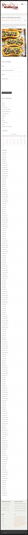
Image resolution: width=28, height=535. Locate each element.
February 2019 (4, 341)
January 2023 (4, 243)
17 (3, 142)
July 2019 (4, 331)
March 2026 (4, 163)
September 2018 (5, 352)
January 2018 (4, 369)
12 (10, 140)
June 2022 (4, 257)
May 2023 (4, 234)
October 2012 (4, 461)
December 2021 (5, 270)
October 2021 (4, 274)
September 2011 (5, 478)
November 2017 (5, 373)
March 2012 (4, 470)
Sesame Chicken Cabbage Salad (20, 506)
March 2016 (4, 411)
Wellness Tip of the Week (7, 126)
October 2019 (4, 325)
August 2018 (4, 354)
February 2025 (4, 190)
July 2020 (4, 306)
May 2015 (4, 425)
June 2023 (4, 232)
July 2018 (4, 356)
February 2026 (4, 165)
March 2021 (4, 289)
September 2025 (5, 175)
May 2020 (4, 310)
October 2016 (4, 396)
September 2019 (5, 327)
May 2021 (4, 285)
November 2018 (5, 348)
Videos (3, 124)
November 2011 (5, 474)
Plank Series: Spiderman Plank (20, 508)
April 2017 (4, 383)
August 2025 (4, 177)
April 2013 (4, 453)
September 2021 (5, 276)
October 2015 (4, 421)
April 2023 (4, 236)
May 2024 (4, 209)
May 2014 (4, 438)
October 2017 (4, 375)
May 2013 (4, 451)
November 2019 (5, 322)
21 (17, 142)
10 (3, 140)
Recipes (19, 20)
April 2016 (4, 409)
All (2, 100)
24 (3, 143)
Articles (3, 102)
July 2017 (4, 377)
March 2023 (4, 238)
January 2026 (4, 167)
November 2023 (5, 222)
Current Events (5, 107)
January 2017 (4, 390)
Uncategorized (4, 122)
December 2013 (5, 444)
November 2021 (5, 272)
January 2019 (4, 343)
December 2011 (5, 472)
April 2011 (4, 488)
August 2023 (4, 228)
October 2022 (4, 249)
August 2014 (4, 436)
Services (3, 525)
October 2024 (4, 198)
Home (3, 521)
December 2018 (5, 346)
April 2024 (4, 211)
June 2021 (4, 283)
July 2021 (4, 280)
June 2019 (4, 333)
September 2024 (5, 201)
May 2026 (4, 159)
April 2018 (4, 362)
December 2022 (5, 245)
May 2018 (4, 360)
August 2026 (4, 152)
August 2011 (4, 480)
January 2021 (4, 293)
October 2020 (4, 299)
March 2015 (4, 428)
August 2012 (4, 463)
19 (10, 142)
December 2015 (5, 417)
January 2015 (4, 432)
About (3, 523)
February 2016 (4, 413)
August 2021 (4, 278)
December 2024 (5, 194)
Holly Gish (14, 20)
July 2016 (4, 402)
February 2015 (4, 430)
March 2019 (4, 339)
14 (17, 140)
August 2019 (4, 329)
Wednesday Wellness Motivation (20, 503)
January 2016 (4, 415)
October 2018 (4, 350)
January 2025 (4, 192)
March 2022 (4, 264)
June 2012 (4, 465)
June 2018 (4, 358)
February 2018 (4, 367)
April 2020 (4, 312)
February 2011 (4, 493)
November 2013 (5, 446)
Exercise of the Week (6, 109)
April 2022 (4, 262)
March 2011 (4, 491)
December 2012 (5, 457)
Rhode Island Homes (18, 517)
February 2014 (4, 440)
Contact (3, 518)
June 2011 (4, 484)
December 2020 (5, 295)
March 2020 (4, 314)
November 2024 (5, 196)
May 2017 (4, 381)
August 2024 (4, 203)
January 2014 (4, 442)
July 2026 (4, 154)
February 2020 (4, 316)
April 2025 (4, 186)
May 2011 (4, 486)
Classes (3, 105)
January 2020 (4, 318)
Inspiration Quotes (5, 113)
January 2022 (4, 268)
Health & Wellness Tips (6, 111)
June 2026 (4, 156)
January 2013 (4, 455)
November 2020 (5, 297)
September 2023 (5, 226)
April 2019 (4, 337)
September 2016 (5, 398)
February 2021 (4, 291)
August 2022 (4, 253)
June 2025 (4, 182)
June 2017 (4, 379)
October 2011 (4, 476)
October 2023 (4, 224)
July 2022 (4, 255)
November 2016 (5, 394)
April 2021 (4, 287)
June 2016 (4, 404)
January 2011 (4, 495)
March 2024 (4, 213)
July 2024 (4, 205)
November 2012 (5, 459)
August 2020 (4, 304)
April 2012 (4, 467)
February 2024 (4, 215)
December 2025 (5, 169)
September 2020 (5, 301)
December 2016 (5, 392)
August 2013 (4, 449)
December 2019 (5, 320)
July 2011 (4, 482)
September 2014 (5, 434)
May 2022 (4, 259)
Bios (2, 516)
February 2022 (4, 266)
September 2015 (5, 423)
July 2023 (4, 230)
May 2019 (4, 335)
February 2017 (4, 388)
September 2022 (5, 251)
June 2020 (4, 308)
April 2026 (4, 161)
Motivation (4, 115)
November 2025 (5, 171)
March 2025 (4, 188)
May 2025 (4, 184)
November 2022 (5, 247)
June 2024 (4, 207)
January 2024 (4, 217)
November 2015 (5, 419)
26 (10, 143)
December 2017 (5, 371)
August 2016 (4, 400)
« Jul (2, 146)
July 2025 (4, 180)
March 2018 (4, 364)
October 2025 (4, 173)
